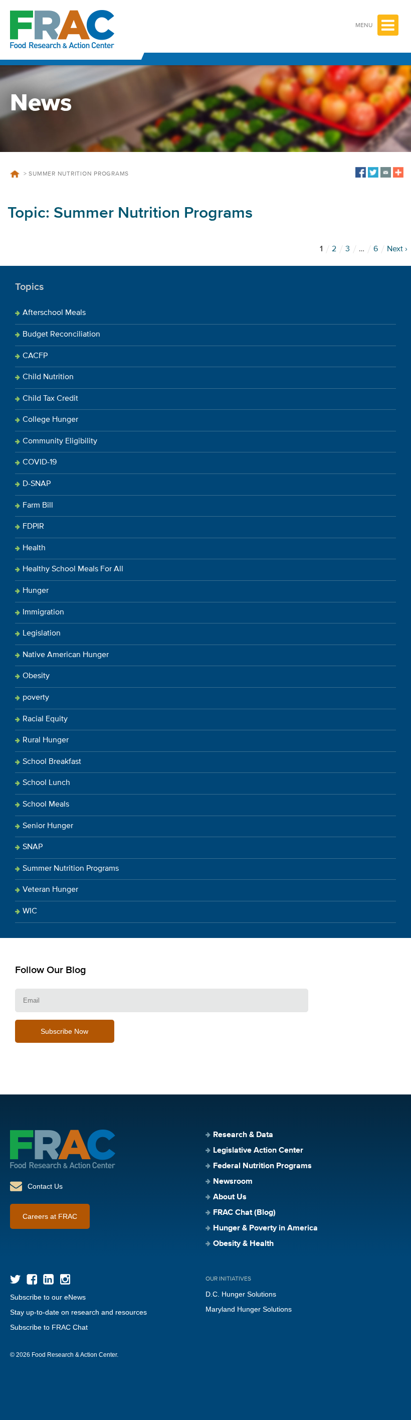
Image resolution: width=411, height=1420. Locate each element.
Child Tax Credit (50, 399)
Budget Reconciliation (61, 335)
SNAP (33, 847)
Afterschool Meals (54, 313)
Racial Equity (45, 719)
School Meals (46, 805)
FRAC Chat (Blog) (244, 1213)
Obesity (36, 676)
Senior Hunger (48, 826)
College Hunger (50, 420)
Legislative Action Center (258, 1151)
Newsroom (233, 1182)
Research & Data (243, 1135)
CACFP (35, 356)
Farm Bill (38, 506)
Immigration (43, 612)
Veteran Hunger (50, 890)
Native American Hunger (66, 655)
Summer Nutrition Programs (71, 869)
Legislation (42, 633)
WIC (30, 911)
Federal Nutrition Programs (262, 1166)
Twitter (15, 1279)
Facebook (32, 1279)
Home (15, 174)
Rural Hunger (46, 740)
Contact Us (45, 1186)
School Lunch (46, 783)
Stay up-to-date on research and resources (78, 1312)
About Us (230, 1197)
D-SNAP (37, 484)
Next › (397, 249)
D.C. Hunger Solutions (241, 1294)
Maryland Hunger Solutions (249, 1309)
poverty (36, 698)
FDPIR (33, 527)
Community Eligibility (60, 441)
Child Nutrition (48, 377)
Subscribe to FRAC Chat (49, 1327)
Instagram (65, 1279)
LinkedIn (48, 1279)
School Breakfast (52, 762)
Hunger (36, 591)
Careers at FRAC (50, 1216)
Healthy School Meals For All (73, 569)
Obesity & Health (243, 1244)
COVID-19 (40, 462)
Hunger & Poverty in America (265, 1228)
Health (34, 548)
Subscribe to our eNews (48, 1297)
